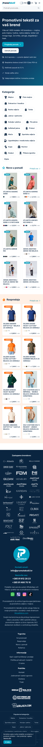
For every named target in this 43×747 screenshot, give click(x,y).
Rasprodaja (21, 641)
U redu (7, 742)
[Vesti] (15, 539)
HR (29, 3)
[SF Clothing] (21, 521)
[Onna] (8, 515)
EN (32, 3)
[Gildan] (8, 479)
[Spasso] (34, 527)
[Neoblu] (21, 509)
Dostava (21, 679)
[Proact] (34, 515)
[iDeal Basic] (28, 539)
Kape (10, 147)
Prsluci (32, 128)
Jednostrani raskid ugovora (21, 676)
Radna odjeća (13, 110)
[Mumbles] (34, 503)
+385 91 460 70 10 (21, 582)
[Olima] (34, 509)
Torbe (30, 110)
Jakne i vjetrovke (15, 116)
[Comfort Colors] (8, 467)
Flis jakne (33, 122)
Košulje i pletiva (14, 122)
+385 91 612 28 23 (21, 578)
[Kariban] (21, 491)
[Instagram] (24, 594)
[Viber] (18, 594)
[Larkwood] (8, 503)
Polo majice (27, 97)
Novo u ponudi (21, 644)
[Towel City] (34, 533)
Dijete (6, 159)
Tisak (21, 682)
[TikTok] (30, 594)
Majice (11, 97)
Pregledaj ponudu (12, 44)
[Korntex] (21, 497)
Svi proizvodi (21, 638)
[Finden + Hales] (34, 473)
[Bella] (34, 461)
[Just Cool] (34, 479)
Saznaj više (7, 738)
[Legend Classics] (21, 503)
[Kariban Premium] (34, 491)
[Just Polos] (21, 485)
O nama (21, 663)
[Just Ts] (34, 485)
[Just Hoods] (8, 485)
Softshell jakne (14, 128)
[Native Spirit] (8, 509)
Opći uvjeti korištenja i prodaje (21, 657)
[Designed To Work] (34, 467)
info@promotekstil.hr (22, 570)
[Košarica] (35, 3)
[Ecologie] (8, 473)
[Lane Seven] (34, 497)
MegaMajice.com (21, 613)
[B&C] (21, 461)
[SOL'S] (8, 527)
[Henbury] (21, 479)
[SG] (34, 521)
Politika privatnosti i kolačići (21, 660)
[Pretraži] (38, 8)
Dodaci (11, 153)
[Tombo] (21, 533)
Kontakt (21, 672)
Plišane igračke (29, 153)
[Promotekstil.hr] (8, 3)
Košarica (21, 648)
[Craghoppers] (21, 467)
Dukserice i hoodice (16, 103)
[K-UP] (8, 491)
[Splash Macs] (8, 533)
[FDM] (21, 473)
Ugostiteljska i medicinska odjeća (21, 141)
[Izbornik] (39, 3)
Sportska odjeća (28, 134)
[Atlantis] (8, 461)
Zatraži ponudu (11, 51)
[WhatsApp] (12, 594)
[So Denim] (21, 527)
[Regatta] (8, 521)
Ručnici (24, 147)
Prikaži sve (34, 169)
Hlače (10, 134)
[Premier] (21, 515)
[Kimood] (8, 497)
